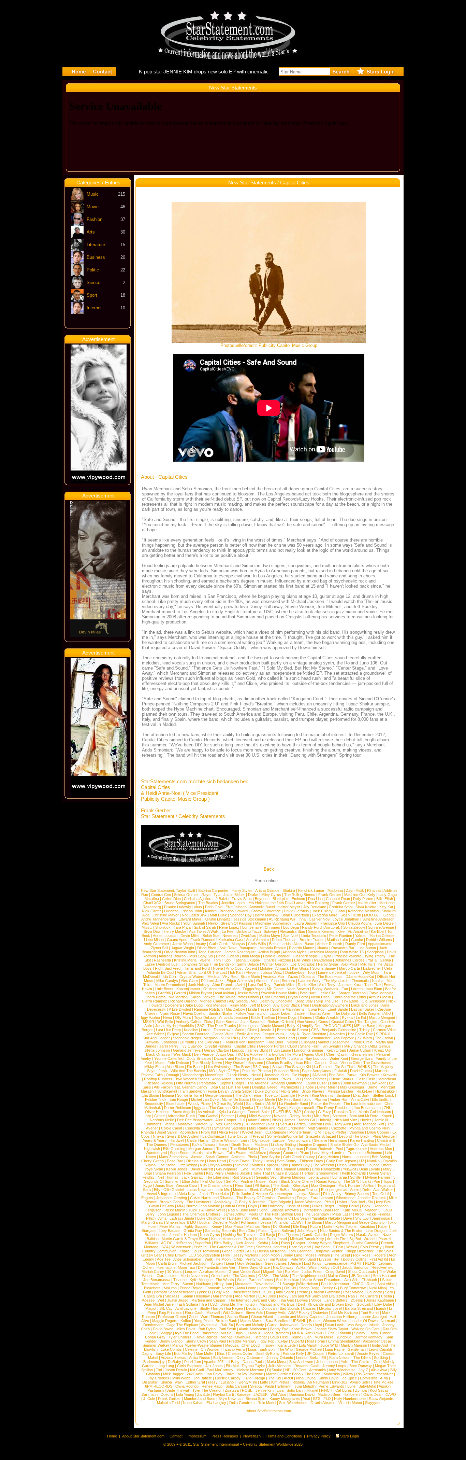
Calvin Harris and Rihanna (211, 1198)
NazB (272, 1124)
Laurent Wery (309, 981)
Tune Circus (237, 1136)
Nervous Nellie (162, 1120)
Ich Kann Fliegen (244, 972)
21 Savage (286, 1284)
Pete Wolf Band (303, 1259)
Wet (161, 1300)
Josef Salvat (167, 1132)
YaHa (372, 960)
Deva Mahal (264, 1284)
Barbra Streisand (359, 1308)
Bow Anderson (301, 1362)
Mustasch (243, 1284)
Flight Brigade (279, 1202)
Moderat (240, 1190)
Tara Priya (182, 927)
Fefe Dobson (178, 1063)
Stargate (149, 1231)
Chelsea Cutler (240, 1353)
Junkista (296, 1058)
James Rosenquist (240, 952)
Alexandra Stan (292, 931)
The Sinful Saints (244, 1149)
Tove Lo (271, 1095)
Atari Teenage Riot (369, 1124)
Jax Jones (214, 1366)
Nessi (256, 1075)
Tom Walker (278, 1259)
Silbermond (345, 1198)
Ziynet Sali (159, 948)
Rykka (347, 1017)
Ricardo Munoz (301, 948)
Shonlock (163, 927)
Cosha (386, 1296)
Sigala (267, 1218)
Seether (227, 1116)
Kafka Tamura (203, 1144)
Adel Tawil (313, 1333)
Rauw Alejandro (381, 1398)
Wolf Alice (278, 1394)
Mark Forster (349, 1185)
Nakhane (203, 1284)
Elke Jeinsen (236, 907)
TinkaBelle (350, 1001)
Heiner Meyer (289, 907)
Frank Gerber (329, 895)
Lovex (354, 972)
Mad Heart (286, 1038)
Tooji (311, 972)
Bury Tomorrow (353, 1288)
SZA (164, 1247)
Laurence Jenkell (332, 972)
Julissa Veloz (271, 972)
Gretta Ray (193, 1231)
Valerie (205, 960)
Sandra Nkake (220, 1013)
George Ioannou (218, 1095)
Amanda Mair (274, 976)
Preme (302, 1292)
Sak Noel (290, 935)
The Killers (362, 1358)
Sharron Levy (320, 1124)
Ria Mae (291, 1271)
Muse (159, 1063)
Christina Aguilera (198, 899)
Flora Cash (194, 1312)
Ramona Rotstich (208, 1009)
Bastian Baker (362, 1009)
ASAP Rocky (299, 1312)
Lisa (280, 1390)
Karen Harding (362, 1140)
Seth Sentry (286, 1161)
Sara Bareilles (276, 1321)
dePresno (184, 1243)
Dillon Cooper (378, 1132)
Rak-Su (226, 1325)
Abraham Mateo (212, 1271)
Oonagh (172, 1075)
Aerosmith (317, 1370)
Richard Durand (183, 1001)
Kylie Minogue (201, 1280)
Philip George (384, 1136)
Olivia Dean (372, 1394)
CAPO (390, 1394)
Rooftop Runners (158, 1079)
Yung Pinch (203, 1321)
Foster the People (325, 1103)
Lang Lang (165, 1366)
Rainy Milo (238, 1005)
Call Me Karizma (344, 1312)
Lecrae (190, 1271)
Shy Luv (362, 1218)
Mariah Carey (153, 1271)
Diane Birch (206, 948)
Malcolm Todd (168, 1403)
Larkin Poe (371, 1181)
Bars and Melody (250, 1325)
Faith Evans (236, 1153)
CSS (315, 1030)
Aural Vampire (257, 940)
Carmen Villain (384, 1030)
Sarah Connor (217, 1157)
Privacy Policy (319, 1436)
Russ (285, 1243)
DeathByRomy (268, 1353)
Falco (262, 1231)
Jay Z (363, 1370)
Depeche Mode (225, 1222)
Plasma (321, 1099)
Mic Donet (275, 989)
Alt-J (387, 1013)
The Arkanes (257, 1083)
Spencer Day (241, 915)
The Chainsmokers (216, 1185)
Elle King (300, 1226)
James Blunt (257, 1050)
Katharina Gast (230, 940)
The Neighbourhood (308, 1276)
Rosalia (298, 1382)
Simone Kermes (321, 931)
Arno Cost (234, 968)
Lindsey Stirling (283, 1144)
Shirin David (328, 1378)
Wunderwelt (181, 1247)
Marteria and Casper (208, 1300)
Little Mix (223, 1190)
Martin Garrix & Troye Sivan (185, 1239)
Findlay (149, 1177)
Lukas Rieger (323, 1206)
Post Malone (353, 1292)
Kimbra (211, 911)
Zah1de (203, 1394)
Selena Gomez (186, 895)
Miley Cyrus (271, 895)
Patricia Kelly (293, 1353)
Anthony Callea (188, 1022)
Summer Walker (156, 1345)
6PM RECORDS (158, 1386)
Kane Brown (301, 1329)
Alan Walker (383, 1190)
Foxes (303, 1095)
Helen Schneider (350, 1165)
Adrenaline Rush (181, 1116)
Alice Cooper (225, 1120)
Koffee (185, 1321)
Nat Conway (283, 1267)
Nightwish (152, 1149)
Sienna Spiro (256, 1398)
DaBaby (174, 1362)
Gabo (340, 911)
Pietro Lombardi (341, 1353)
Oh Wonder (210, 1349)
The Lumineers (199, 1202)
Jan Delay (214, 1374)
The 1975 (351, 1181)
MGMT (356, 1263)
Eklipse (173, 1034)
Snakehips (386, 1284)
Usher (342, 1202)
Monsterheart (300, 1132)
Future (315, 1226)
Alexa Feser (229, 1132)
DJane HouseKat (360, 976)
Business (96, 257)
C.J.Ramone (275, 1132)
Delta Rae (175, 1161)
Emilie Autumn (248, 1034)
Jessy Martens (245, 1255)
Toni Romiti (370, 1312)
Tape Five (372, 985)
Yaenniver (385, 1374)
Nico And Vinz (345, 1120)
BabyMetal (367, 1386)
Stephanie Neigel (187, 1038)
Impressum (197, 1436)
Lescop (238, 1050)
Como (323, 1022)
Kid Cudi (197, 1370)
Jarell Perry (168, 1046)
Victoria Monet (350, 1403)
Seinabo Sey (266, 1177)
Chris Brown (175, 1255)
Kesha (263, 1243)
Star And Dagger (156, 1038)
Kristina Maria (185, 960)
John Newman (355, 1083)
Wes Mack (182, 1054)
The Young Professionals (238, 997)
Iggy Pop (267, 1341)
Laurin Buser (316, 1083)
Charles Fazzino (277, 960)
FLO (327, 1398)
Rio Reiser (365, 1374)
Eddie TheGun (263, 1017)
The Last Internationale (362, 1103)
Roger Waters (341, 1235)
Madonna (335, 890)
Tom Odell (380, 1194)
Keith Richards (354, 1173)
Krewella (152, 1042)
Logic (151, 1333)
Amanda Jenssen (233, 1017)
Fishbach (369, 1280)
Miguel (268, 1271)
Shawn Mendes (292, 1177)
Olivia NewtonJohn (179, 952)
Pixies (286, 1079)
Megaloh (211, 1038)
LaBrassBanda (182, 1218)
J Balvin (222, 899)
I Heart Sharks (341, 1079)
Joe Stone (167, 1165)
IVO (297, 1079)
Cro (377, 1362)
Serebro (288, 981)
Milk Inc (366, 964)
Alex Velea (150, 923)
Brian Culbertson (295, 915)
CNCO (358, 1284)
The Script (341, 1255)
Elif (323, 1358)
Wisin (312, 1267)
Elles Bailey (223, 1243)
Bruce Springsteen (179, 903)
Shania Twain (172, 1382)
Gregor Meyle (263, 1099)
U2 (361, 1161)
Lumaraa (339, 1177)
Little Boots (164, 989)
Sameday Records (220, 1231)
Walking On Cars (365, 1329)
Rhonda (147, 1132)
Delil (301, 1304)
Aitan (297, 944)
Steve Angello (184, 1112)
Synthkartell (167, 1091)
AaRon (368, 1185)
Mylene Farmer (377, 1177)
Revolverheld (382, 1267)
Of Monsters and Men (221, 989)
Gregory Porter (271, 1046)
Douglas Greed (264, 1087)
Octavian (320, 1312)
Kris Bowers (370, 1075)
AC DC (167, 1243)
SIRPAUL (383, 1034)
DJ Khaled (281, 1226)
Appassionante (380, 944)
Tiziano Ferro (234, 1349)
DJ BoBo (281, 1190)
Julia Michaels (279, 1366)
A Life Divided (180, 1009)
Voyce (316, 1300)
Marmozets (289, 1087)
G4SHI (264, 1276)
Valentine (356, 1132)
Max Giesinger (352, 1087)
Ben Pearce (204, 1054)
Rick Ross (361, 1255)
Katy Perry (215, 1173)
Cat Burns (343, 1390)
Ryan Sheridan (314, 1034)
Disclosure (195, 1161)
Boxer (223, 1144)
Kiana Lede (286, 1345)
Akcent (251, 968)
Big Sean (301, 1218)
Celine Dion (171, 899)
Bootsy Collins (354, 1259)
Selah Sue (211, 935)
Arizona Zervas (173, 1358)
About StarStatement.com (143, 1436)
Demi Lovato (369, 1169)
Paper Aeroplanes (316, 1071)
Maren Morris (251, 1321)
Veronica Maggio (323, 952)
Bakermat (210, 1333)
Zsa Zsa (232, 1390)
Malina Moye (269, 935)
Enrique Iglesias (334, 1190)
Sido (284, 1165)
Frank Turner (379, 1333)
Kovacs (280, 1116)
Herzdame (243, 1079)
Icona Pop (316, 1009)
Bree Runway (360, 1366)
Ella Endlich (381, 1099)
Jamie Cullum (360, 1050)
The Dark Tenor (248, 1095)
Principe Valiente (347, 956)
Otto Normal (186, 1083)
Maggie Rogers (164, 1321)
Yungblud (343, 1337)
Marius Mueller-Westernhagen (197, 1345)
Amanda (281, 1222)
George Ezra (362, 1058)
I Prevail (257, 1136)
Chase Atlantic (263, 1317)
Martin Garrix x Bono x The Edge (293, 1374)
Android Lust (168, 964)
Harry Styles (242, 890)
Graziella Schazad (321, 1136)
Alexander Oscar (377, 1341)
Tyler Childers (180, 1337)
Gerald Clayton (216, 1050)
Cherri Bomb (155, 997)
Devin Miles (190, 935)
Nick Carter (151, 911)
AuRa (300, 1267)
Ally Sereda (238, 1001)
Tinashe (180, 1280)
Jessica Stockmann (249, 919)
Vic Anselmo (358, 931)
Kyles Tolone (345, 1226)
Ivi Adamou (323, 960)
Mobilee (266, 968)
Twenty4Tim (247, 1382)
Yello (344, 1362)
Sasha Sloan (237, 1317)
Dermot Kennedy (368, 1337)
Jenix (163, 1071)
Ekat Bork (361, 1095)
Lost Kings (312, 1263)
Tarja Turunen (209, 952)
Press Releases (225, 1436)
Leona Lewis (318, 1177)
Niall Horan (316, 1341)
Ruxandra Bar (342, 948)
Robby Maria (300, 1116)
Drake (253, 895)
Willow (348, 1374)
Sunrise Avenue (381, 927)
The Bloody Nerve (207, 1063)
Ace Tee (164, 1259)
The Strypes (251, 1038)
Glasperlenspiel (305, 956)
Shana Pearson (168, 1173)
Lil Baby (233, 1362)
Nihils (276, 1120)
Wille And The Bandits (188, 1071)
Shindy (359, 1333)
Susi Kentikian (287, 1280)
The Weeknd (323, 1165)
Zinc (307, 1099)
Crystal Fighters (218, 1046)
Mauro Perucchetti (170, 985)
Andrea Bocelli (238, 1173)
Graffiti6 (164, 993)
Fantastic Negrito (219, 1288)
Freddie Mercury (243, 1341)
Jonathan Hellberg (341, 1317)
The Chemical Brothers (201, 1214)
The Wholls (225, 1280)
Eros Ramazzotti (326, 1169)
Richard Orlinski (280, 1022)
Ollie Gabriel (173, 1190)
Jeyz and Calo (264, 1300)
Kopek (386, 1116)
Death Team (241, 1144)
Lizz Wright (187, 1165)
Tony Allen (342, 1124)
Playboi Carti (223, 1394)
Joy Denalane (314, 907)
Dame (372, 1087)
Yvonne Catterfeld (169, 1058)
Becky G (329, 1288)
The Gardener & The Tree (231, 1247)
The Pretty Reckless (334, 1108)
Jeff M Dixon (260, 1005)
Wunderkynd (156, 1153)
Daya (252, 1206)
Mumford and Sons (199, 1398)
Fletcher (260, 1337)
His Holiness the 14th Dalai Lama (276, 903)
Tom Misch (150, 1284)
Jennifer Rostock (372, 1198)
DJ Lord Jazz (212, 981)
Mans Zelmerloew (173, 1157)
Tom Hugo (222, 960)
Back (269, 869)
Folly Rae (222, 1292)
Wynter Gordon (275, 964)
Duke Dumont (266, 1091)
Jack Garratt (192, 1177)
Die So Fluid (344, 1067)
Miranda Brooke (273, 948)
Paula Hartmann (278, 1386)
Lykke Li (204, 1292)
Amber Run (339, 1099)
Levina (265, 1222)
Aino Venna (306, 1022)
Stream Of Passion (236, 923)
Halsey (268, 1345)
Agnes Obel (313, 1054)
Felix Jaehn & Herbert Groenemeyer (262, 1194)
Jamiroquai (381, 1218)
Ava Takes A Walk (204, 931)
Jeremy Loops (334, 1366)
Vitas (198, 907)
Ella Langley (216, 1403)
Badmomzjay (154, 1362)
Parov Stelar (328, 964)
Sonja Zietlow (354, 927)
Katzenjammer (188, 989)
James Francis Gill (299, 1120)
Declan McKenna (271, 1251)
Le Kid (361, 1017)
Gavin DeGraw (161, 1206)
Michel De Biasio (235, 1099)
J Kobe (308, 1087)
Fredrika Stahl (340, 907)
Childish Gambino (325, 1292)
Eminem (298, 899)
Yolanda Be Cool (160, 972)
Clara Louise (167, 1276)
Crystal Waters (191, 976)
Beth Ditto (247, 1231)
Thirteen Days (311, 1161)
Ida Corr (169, 976)
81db (357, 915)
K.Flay (282, 1341)
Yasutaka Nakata (326, 1218)
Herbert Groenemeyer (320, 1173)
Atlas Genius (380, 1046)
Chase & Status (286, 1173)
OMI (318, 1132)
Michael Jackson (193, 1263)
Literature (96, 244)
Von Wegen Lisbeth (363, 1325)
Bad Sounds (290, 1308)
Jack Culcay (322, 911)
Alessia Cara (186, 1185)
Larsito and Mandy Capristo (300, 1317)
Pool (339, 1149)
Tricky (364, 1030)
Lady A (293, 1034)
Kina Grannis (322, 1095)
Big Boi (355, 1239)
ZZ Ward (364, 1038)
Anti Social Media (375, 1144)
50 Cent (299, 1370)
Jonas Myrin (165, 1026)
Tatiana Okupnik (247, 960)
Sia (370, 1202)
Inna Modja (251, 956)
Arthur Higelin (380, 997)
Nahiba (377, 981)
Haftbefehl (352, 1394)
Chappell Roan (338, 899)
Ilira (204, 1304)
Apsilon (385, 1386)
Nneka (158, 1136)
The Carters (368, 1296)
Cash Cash (365, 1079)
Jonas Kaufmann (380, 1300)
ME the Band (364, 1026)
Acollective (189, 1132)
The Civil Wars (209, 1042)
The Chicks (360, 1362)
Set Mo (231, 1181)
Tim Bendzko (223, 964)
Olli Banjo (267, 1235)
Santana (343, 1095)
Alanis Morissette (253, 1329)
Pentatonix (208, 1083)
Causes (309, 1308)
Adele (354, 1190)
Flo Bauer (195, 1067)
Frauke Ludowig (177, 907)
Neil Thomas (168, 1177)
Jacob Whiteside (307, 1202)
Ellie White (302, 960)
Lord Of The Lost (213, 972)
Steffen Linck (383, 1095)
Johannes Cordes (350, 960)
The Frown (384, 1038)
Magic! (150, 1308)
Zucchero (286, 1198)
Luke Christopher (211, 1218)
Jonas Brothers (276, 1333)
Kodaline (191, 1030)
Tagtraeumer (356, 1149)
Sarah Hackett (203, 997)
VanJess (172, 1296)
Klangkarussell (301, 1108)
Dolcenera (173, 1005)
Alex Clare (189, 981)
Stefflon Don (291, 1214)
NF (287, 1370)
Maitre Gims (338, 1276)
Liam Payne (335, 1349)
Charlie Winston (224, 1140)
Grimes (306, 1017)
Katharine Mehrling (363, 911)
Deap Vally (304, 1001)
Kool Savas (379, 1390)
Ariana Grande (267, 890)
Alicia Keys (187, 1194)
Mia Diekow (235, 1009)
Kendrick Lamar (311, 890)
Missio (226, 1333)
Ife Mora (294, 1054)
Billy (157, 1190)
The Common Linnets (291, 1169)
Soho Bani (295, 1390)
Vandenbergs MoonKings (202, 1075)
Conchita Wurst (198, 1128)
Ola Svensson (373, 1001)
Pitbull (329, 1202)
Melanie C (283, 1218)
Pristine (247, 1181)
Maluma (170, 1288)
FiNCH (326, 1390)
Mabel (153, 1358)
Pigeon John (191, 911)
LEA (261, 1296)
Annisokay (223, 1202)
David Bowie (163, 1329)
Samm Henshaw (196, 1296)
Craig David (335, 1271)
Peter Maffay (169, 1226)
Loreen (357, 989)
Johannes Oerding (171, 1198)
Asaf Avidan (224, 993)
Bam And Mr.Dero (363, 1116)
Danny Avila (276, 1312)
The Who (285, 1349)
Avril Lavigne (185, 1308)
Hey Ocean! (235, 1063)
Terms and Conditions (284, 1436)
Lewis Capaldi (380, 1349)
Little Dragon (376, 1231)
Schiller (356, 1177)
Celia (388, 968)
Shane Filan (309, 1046)
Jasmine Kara (349, 985)
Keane (296, 1337)
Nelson (292, 1042)
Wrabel (369, 1239)
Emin (245, 1140)
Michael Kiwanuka (235, 1337)
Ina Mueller (367, 903)
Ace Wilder (155, 1034)
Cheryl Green (152, 1161)
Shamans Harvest (271, 1247)
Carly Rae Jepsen (341, 1161)
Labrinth (344, 1333)
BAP (297, 1112)
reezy (213, 1382)
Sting (263, 1210)
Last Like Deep (168, 1030)
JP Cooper (316, 1353)
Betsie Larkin (280, 944)
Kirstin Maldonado (226, 1239)
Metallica (152, 899)
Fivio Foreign (254, 1378)
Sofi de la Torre (189, 1095)
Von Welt (251, 1218)
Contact (176, 1436)
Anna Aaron (221, 1079)
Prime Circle (362, 1042)
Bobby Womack (325, 989)
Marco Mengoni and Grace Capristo (354, 1222)
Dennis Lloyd (311, 1325)
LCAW (296, 1222)
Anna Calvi (360, 1099)
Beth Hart (308, 993)
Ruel (370, 1284)
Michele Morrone (250, 1370)
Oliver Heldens (157, 1112)
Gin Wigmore (226, 1169)
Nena (167, 1017)
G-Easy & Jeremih (250, 1202)
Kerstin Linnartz (217, 919)
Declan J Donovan (261, 1308)
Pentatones (179, 1144)
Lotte (328, 1226)
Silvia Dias (152, 931)
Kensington (248, 1026)
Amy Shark (285, 1292)
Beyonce (262, 899)
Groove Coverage (266, 911)
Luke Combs (171, 1349)
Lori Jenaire (252, 927)
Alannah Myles (294, 952)
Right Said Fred (167, 968)
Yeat (306, 1398)
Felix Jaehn (193, 1173)
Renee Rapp (212, 1386)
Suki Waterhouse (293, 1403)
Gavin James (276, 1263)
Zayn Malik (355, 890)
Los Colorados (303, 964)
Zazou (293, 976)
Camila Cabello (314, 1235)
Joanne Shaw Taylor (331, 1329)
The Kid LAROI (280, 1378)
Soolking (381, 1358)
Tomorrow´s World (229, 1030)
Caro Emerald (273, 997)
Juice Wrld (329, 1345)
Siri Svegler (331, 1046)
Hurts (346, 1157)
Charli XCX (152, 903)
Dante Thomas (284, 940)
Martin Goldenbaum (375, 1112)
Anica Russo (199, 1358)
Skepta (256, 1386)
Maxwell (213, 1312)
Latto (264, 1382)
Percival (383, 1054)
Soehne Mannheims (288, 1009)
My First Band (289, 1099)
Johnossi (169, 1042)
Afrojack (282, 968)
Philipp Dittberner (360, 1251)
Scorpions (375, 952)
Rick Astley (332, 1194)
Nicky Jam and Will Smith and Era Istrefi (312, 1296)
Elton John (190, 1181)
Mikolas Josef (330, 1308)
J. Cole (149, 1398)
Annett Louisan (165, 935)
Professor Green (172, 1317)
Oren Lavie (220, 1276)
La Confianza (213, 1136)
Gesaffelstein (362, 1054)
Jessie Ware (247, 993)
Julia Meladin (305, 1386)
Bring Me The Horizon (238, 1304)
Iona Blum (374, 989)
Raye (206, 895)
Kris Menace (216, 1005)
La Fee (227, 931)
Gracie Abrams (322, 1403)
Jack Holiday (198, 985)
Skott (241, 1280)
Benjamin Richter (329, 1251)
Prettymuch (255, 1259)
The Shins (385, 1251)
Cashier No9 (319, 919)
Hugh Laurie (281, 1050)
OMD (238, 1259)
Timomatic (360, 981)
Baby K (293, 1026)
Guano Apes (177, 940)
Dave (347, 1218)
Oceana (308, 976)
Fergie (302, 1198)
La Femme (323, 1067)
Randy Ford (312, 927)
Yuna (275, 981)
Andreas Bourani (172, 956)
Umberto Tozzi (248, 931)
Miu (254, 1001)
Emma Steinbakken (344, 1341)
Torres (221, 1149)
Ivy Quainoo (191, 1046)
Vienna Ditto (350, 1063)
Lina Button (367, 948)
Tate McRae (383, 1382)
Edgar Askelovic (240, 981)
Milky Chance (355, 1046)
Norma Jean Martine (203, 1206)
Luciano (227, 1382)
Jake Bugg (194, 1005)
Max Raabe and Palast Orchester (277, 1128)
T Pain (338, 1247)
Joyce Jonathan (346, 919)
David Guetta (361, 1071)
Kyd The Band (187, 1333)
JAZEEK (260, 1394)
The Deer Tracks (221, 1026)
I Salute (386, 1280)
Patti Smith (227, 1329)
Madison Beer (329, 1394)
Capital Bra (153, 1296)
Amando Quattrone (287, 1083)
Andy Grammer (156, 944)
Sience (93, 282)
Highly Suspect (196, 1226)
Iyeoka (247, 1108)
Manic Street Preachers (321, 1280)
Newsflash (252, 1436)
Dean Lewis (335, 1325)
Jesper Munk (274, 1034)
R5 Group (261, 1067)
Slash (345, 915)
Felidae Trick (155, 1099)
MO (212, 1071)
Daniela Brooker (276, 956)
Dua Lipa (315, 899)
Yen (306, 1005)
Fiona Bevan (218, 1091)
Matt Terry (170, 1284)
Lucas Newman (200, 1190)
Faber (383, 1226)
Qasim (342, 1054)
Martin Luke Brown (207, 1153)
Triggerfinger (253, 989)
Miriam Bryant (200, 993)
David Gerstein (296, 911)
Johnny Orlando (279, 1358)
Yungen (216, 1263)
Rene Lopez (229, 927)
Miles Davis (185, 1329)
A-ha (384, 1378)
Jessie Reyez (368, 1353)
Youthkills (186, 1026)
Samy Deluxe (248, 964)
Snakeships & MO (181, 1222)
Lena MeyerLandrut (328, 1153)
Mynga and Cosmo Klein (369, 1128)
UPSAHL (298, 1321)
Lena (230, 1263)
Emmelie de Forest (292, 1030)
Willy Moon (371, 972)
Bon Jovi (357, 1202)
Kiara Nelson (339, 1358)
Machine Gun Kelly (359, 895)
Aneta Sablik (241, 1091)
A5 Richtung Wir (282, 919)
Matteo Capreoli (265, 1165)
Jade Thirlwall (178, 1390)
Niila (203, 1165)
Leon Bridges (270, 1288)
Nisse (260, 1181)
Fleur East (243, 1185)
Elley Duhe (383, 1304)
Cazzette (338, 1128)
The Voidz (281, 1276)
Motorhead (387, 1079)
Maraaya (185, 1124)
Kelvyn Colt (329, 1267)
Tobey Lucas (263, 1161)
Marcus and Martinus (277, 1304)
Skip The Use (327, 1001)
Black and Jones (365, 1005)
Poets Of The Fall (263, 1214)
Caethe (357, 940)
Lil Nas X (253, 1333)
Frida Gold (213, 907)
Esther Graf (195, 1382)
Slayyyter (373, 1403)
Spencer (339, 1116)
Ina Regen (234, 1308)
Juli (242, 1120)
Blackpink (281, 899)
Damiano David (302, 1394)
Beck (366, 1206)
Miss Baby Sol (201, 956)
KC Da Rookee (250, 1054)
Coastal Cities (342, 1022)
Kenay (217, 1226)
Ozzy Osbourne (249, 1358)
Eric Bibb (336, 1075)
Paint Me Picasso (256, 1071)
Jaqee (299, 1013)
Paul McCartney (220, 1370)
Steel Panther (315, 1079)
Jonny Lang (292, 1255)
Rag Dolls (275, 1042)
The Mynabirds (336, 981)
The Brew (242, 1067)
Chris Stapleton (189, 1366)
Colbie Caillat (171, 1128)
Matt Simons (318, 1128)
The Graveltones (377, 1063)
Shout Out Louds (362, 1271)
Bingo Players (313, 1091)
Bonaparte (248, 948)
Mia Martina (178, 997)
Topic (387, 1181)
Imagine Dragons (313, 1144)
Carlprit (320, 1063)
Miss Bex (321, 1116)
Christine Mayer (165, 915)
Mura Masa (324, 1337)
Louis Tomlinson (205, 1251)
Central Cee (161, 895)
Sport (92, 295)
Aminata (238, 1157)
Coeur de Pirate (296, 1153)
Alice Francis (223, 985)
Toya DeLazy (205, 1017)
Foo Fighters (288, 1235)
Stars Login (349, 1436)
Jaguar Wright (182, 948)
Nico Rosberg (317, 903)
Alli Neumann (318, 1382)
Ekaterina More (324, 915)
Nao (351, 1296)
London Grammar (308, 1050)
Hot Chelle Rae (360, 1034)
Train (248, 1239)
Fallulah (340, 1071)
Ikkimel (312, 1390)
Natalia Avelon (367, 1235)
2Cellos (357, 1300)
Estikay (235, 1218)
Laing (241, 1116)
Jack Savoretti (252, 1022)
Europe (279, 1140)
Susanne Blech (286, 1071)
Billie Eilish (384, 899)
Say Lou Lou (316, 1058)
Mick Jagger (173, 1374)
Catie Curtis (219, 944)
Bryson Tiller (329, 1259)
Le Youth (187, 1042)
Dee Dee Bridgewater (195, 1120)
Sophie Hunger (232, 1083)
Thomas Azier (319, 1013)
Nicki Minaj (378, 1288)
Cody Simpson (199, 1058)
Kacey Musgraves (285, 1398)
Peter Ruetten (340, 935)
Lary (147, 1116)
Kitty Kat (386, 907)
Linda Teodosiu (313, 935)
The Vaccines (244, 1276)
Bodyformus (223, 1358)
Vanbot (323, 1042)
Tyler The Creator (207, 1390)
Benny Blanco (171, 1341)
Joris (272, 1296)
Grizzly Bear (151, 1255)
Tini (159, 1370)
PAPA (281, 1058)
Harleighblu (275, 1054)
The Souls (281, 1185)
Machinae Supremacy (273, 923)
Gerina (385, 960)
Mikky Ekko (154, 1067)
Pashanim (155, 1390)
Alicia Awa (379, 1370)
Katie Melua (352, 1210)
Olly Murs (183, 1017)
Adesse (148, 1300)
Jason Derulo (176, 1370)
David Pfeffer (335, 1132)
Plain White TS (352, 952)
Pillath (151, 1218)
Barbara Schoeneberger (174, 1292)
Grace (159, 1116)
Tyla (217, 895)
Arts (91, 232)
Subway (270, 931)
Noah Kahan (193, 1403)
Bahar (270, 1038)
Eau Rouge (179, 1099)
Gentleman (357, 1349)
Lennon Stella (307, 1358)
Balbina (153, 1239)
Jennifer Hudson (183, 1235)
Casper (299, 1243)
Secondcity (154, 1103)
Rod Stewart (242, 1177)
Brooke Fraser (312, 940)
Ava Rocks (171, 923)
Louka (204, 1222)
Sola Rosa (227, 948)
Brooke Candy (172, 1202)
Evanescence (335, 1263)
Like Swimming (218, 1067)
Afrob (359, 1214)
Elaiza (335, 1083)
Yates (273, 1181)
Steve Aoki (254, 1312)
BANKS (364, 1067)
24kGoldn (195, 1374)
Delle (366, 1190)
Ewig (244, 1169)
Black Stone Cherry (297, 1181)
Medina (213, 976)
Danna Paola (253, 1362)
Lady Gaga (387, 895)
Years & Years (154, 1140)
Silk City (166, 1308)
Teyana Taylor (253, 1366)
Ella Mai (232, 1366)
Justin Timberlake (214, 1194)
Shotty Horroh (211, 1308)
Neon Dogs (287, 1017)
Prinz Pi (200, 1247)
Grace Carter (233, 1251)
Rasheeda (162, 960)
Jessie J (267, 1030)
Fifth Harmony (271, 1206)
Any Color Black (286, 1005)
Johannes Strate (195, 964)
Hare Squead (300, 1247)
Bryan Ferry (298, 997)
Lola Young (185, 1394)
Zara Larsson (321, 1198)
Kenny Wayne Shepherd (328, 1243)
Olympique (261, 1140)
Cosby (309, 1112)
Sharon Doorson (352, 993)
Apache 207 (213, 1362)
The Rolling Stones (299, 895)
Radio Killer (307, 985)
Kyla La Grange (232, 1112)
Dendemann (153, 1325)
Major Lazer (342, 1214)
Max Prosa (234, 1226)
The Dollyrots (345, 1013)
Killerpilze (300, 1185)
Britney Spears (357, 1194)
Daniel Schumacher (314, 1038)
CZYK (330, 1333)
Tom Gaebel (208, 1116)
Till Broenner (254, 1124)
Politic (93, 269)
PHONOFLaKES (337, 1026)
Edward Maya (189, 919)
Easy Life (163, 1353)
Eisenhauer (175, 1103)
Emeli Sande (337, 1009)
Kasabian (367, 1226)
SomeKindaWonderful (285, 1136)
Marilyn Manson (354, 1345)
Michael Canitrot (213, 1001)
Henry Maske (175, 931)
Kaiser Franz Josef (271, 1239)
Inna (302, 919)
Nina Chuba (306, 1378)
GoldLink (363, 1304)
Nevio (213, 923)
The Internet (239, 1300)
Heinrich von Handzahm (244, 1042)
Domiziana (368, 1378)
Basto (309, 944)
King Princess (170, 1312)
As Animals (207, 1112)
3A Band (319, 1075)
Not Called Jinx (194, 915)
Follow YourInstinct (250, 1013)
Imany (201, 944)
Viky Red (229, 976)
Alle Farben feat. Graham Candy (180, 1087)
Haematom (166, 1267)
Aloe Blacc (175, 1067)
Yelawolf (349, 1169)
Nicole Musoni (272, 1026)
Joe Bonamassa (367, 1108)
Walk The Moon (218, 1259)
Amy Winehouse (342, 1370)
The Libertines (217, 1177)
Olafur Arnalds (327, 1017)
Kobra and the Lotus (349, 997)
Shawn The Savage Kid (291, 1067)
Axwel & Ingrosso (161, 1194)
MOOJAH (372, 915)
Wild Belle (165, 1022)
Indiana (168, 1095)
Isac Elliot (303, 1063)
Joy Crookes (158, 1378)
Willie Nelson (307, 1284)
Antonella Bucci (262, 907)
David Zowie (239, 1161)
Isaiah (381, 1308)
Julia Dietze (384, 923)
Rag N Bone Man (242, 1210)
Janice (295, 1263)
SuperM (297, 1341)
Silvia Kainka (365, 907)
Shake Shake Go (344, 1144)
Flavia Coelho (194, 1013)
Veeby (146, 1058)
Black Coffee (260, 1190)
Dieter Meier (327, 1087)
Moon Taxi (186, 1267)
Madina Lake (337, 940)
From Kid (208, 1132)
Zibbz (208, 1022)
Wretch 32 (204, 1124)
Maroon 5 (372, 1210)
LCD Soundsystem (204, 1255)
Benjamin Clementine (339, 1030)
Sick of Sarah (205, 927)
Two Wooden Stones (192, 1079)
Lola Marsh (308, 1345)
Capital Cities (245, 1046)
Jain (274, 1243)
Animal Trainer (266, 1079)
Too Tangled (367, 1022)
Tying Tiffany (374, 956)
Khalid (184, 1251)
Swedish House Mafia (279, 993)
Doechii (167, 1394)
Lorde (205, 1030)
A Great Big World (228, 1103)
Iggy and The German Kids (216, 1108)
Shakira (288, 890)
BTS (316, 1398)
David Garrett (201, 1169)
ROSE (247, 1390)
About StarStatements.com (269, 1411)
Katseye (243, 1394)
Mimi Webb (181, 1378)
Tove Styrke (270, 1157)
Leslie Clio (327, 993)
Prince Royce (191, 1288)
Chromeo (272, 927)
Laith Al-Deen (234, 1206)
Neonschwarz (299, 1140)
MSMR (148, 1022)
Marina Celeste (381, 935)
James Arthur (234, 1214)
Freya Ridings (206, 1337)
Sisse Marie (250, 976)
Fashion (94, 219)
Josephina (340, 1042)
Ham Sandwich (192, 1091)
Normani (388, 1321)
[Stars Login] (337, 1436)
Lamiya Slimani (307, 1194)
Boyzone (255, 1063)
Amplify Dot (311, 1026)
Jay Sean (322, 1247)
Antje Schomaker (187, 1259)
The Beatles (208, 903)
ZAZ (200, 1026)
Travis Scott (242, 899)
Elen (307, 1337)
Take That (261, 1173)
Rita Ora (390, 1329)
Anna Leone (246, 1288)
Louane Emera (379, 1165)
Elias (221, 1353)
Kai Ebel (377, 931)
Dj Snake (274, 1370)
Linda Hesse (258, 1009)
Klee (341, 931)
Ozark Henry (237, 1075)
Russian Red (344, 1112)
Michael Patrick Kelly (307, 1239)
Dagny (147, 1353)
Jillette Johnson (157, 1050)
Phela (252, 1157)
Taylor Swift (185, 890)
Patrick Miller (284, 985)
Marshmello (222, 1296)
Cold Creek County (299, 1157)
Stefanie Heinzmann (330, 1140)
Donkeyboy (294, 972)
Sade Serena (226, 1022)
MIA (180, 1206)
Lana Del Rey (259, 985)
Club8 (292, 1046)
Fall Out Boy (212, 1181)
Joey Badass (169, 1231)
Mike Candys (167, 981)
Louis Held (279, 1337)
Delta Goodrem (241, 1403)
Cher (330, 1054)
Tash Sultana (187, 1304)
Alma (162, 1218)
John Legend (168, 1214)
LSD (213, 1304)
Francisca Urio (332, 923)
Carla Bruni (167, 1263)
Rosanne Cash (306, 1366)
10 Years (174, 1271)
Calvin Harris (197, 1140)
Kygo (147, 1185)
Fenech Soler (259, 1112)
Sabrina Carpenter (213, 890)
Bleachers (152, 1288)
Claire (252, 1030)
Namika (373, 1161)
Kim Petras (280, 1382)
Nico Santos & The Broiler (341, 1231)
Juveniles (337, 1034)
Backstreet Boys (247, 1292)
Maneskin (332, 1374)
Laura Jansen (305, 923)
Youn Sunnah (194, 923)
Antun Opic (225, 1054)
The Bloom (313, 1222)
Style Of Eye (228, 1071)
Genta (388, 915)
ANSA (271, 1103)
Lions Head (216, 1161)
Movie (93, 206)
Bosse (314, 1321)
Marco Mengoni (382, 1017)
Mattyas (238, 944)
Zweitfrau (248, 935)
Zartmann (150, 1394)
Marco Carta (349, 968)
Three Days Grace (254, 1267)
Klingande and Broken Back (330, 1304)
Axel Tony (327, 985)
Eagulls (147, 1198)
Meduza (231, 1345)
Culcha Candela (365, 1243)
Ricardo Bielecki (159, 1083)
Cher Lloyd (251, 1345)
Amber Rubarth (329, 944)
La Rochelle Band (293, 1103)
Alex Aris (351, 1280)
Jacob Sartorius (355, 1267)
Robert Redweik (319, 1149)
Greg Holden (328, 1157)
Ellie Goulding (174, 1149)
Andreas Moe (381, 1149)
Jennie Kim (265, 1390)
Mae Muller (205, 1353)
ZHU (388, 1108)
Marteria (382, 1071)
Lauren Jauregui (373, 1317)
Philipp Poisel (348, 1206)
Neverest (230, 935)
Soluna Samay (324, 968)
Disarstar (150, 1382)
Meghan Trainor (305, 1190)
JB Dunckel (360, 1276)
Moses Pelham (317, 1255)
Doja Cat (217, 1087)
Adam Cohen (258, 1120)
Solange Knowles (285, 1210)
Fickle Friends (378, 1214)
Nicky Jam (223, 1284)
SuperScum (179, 1153)
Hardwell (177, 1140)
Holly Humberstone (350, 1398)
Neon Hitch (320, 997)
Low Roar (378, 1083)
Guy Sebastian (249, 1263)
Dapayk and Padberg (231, 1058)
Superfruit (203, 1243)
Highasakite (385, 1091)
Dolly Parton (363, 899)
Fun (344, 989)
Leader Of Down (364, 1321)
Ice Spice (349, 1378)
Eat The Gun (238, 1087)
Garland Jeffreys (187, 1050)
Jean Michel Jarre (159, 1304)
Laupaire (361, 1157)
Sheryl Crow (196, 1341)
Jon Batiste (202, 1378)
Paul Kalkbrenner (335, 1284)
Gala (333, 1063)
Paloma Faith (152, 1075)
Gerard (180, 993)
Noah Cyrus (210, 1235)
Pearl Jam (192, 1362)
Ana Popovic (343, 1038)
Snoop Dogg (309, 1288)
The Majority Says (271, 1108)
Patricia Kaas (263, 1058)
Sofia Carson (236, 1386)
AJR (250, 1251)
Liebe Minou (154, 940)
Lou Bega (291, 927)
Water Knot (339, 1058)
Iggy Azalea (150, 1017)
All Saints (262, 1185)
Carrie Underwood (282, 1325)
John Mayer (307, 1231)
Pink (226, 1255)
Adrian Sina (186, 972)
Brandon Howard (234, 911)
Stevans (242, 1165)
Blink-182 (339, 1382)
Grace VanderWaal (244, 1271)
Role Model (267, 1403)
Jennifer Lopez (233, 903)
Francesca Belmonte (365, 1153)
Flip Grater (289, 1091)
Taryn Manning (381, 993)
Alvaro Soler (360, 1382)
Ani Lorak (332, 927)
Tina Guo (286, 1300)
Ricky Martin (174, 1210)
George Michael (309, 1349)
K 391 (268, 1292)
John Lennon (327, 1362)
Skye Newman (230, 1398)
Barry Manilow (266, 915)
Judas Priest (312, 1271)
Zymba (361, 1390)
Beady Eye (279, 1329)
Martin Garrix (152, 1222)
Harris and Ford (197, 968)
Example (288, 1095)
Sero (389, 1292)
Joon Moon (270, 1255)
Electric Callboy (228, 1378)
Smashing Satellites (230, 1128)
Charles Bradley (279, 1063)
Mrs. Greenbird (228, 1124)
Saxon (188, 1284)
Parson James (261, 1280)
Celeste (191, 1349)
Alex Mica (349, 964)
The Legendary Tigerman (282, 1149)
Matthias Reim (258, 1226)
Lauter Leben (280, 1013)
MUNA (297, 1333)
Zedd (193, 1317)
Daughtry (374, 1292)
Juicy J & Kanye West (206, 1210)
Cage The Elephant (182, 1325)
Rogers (380, 1255)
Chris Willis (257, 944)
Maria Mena (276, 1362)
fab (279, 1271)
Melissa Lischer (340, 1091)
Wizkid (351, 1247)
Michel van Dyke (205, 1099)
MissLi (147, 927)
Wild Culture (233, 1312)
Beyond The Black (354, 1136)
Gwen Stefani (380, 1173)
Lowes (302, 1300)
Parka (351, 1075)
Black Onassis (158, 1054)
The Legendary (316, 1214)
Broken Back (226, 1321)
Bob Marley (183, 1353)
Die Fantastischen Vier (216, 1267)
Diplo (238, 1333)
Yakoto (360, 935)
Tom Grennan (300, 1251)
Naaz (386, 1235)
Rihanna (374, 890)
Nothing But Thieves (240, 1235)
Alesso (274, 1153)
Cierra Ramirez (154, 1001)
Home (112, 1436)
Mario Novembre (194, 1276)
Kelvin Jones (176, 1169)
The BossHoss (330, 976)
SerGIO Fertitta (293, 1124)
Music (93, 194)
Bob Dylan (207, 1329)
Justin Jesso (177, 1300)
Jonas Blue (164, 1185)
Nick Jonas (245, 1243)
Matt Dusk (218, 915)
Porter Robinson (177, 1108)
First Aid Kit (378, 1259)
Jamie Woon (182, 944)
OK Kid (290, 1288)
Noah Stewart (298, 989)
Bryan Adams (221, 1165)
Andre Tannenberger (158, 919)
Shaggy (165, 1333)
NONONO (229, 1038)
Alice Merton (245, 1296)
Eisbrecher (372, 968)
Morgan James (200, 1149)
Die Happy (300, 1075)
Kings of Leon (298, 1206)
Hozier (365, 1120)
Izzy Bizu (383, 1202)
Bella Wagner (370, 1013)
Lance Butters (336, 1300)
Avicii (240, 985)
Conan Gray (155, 1337)
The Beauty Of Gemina (255, 1198)
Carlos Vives (223, 1034)
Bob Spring (381, 1157)
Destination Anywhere (330, 1005)
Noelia (218, 968)
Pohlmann (249, 1222)
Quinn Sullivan (282, 1231)
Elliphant (308, 1042)
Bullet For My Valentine (244, 1374)
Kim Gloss (300, 968)
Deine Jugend (227, 956)
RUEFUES (282, 1112)
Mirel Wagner (260, 1116)
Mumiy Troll (261, 1169)
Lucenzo (171, 911)
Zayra (326, 956)
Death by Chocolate (276, 1001)
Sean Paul (217, 1341)
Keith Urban (336, 1050)
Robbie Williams (379, 940)
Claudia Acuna (360, 923)
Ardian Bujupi (269, 952)
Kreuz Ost (382, 1050)
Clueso (388, 1353)
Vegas (169, 1124)
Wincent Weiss (335, 1321)
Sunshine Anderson (378, 919)
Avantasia (209, 1325)
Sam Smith (255, 1103)
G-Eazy (324, 1112)
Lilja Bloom (150, 1095)
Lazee (150, 964)
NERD (370, 1263)
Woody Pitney (199, 1103)
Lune (351, 1386)
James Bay (300, 1165)
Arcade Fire (336, 1239)
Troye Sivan (153, 1169)
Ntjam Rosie (170, 1013)
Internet (94, 307)
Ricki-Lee (364, 1091)
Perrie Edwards (331, 1386)
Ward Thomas (212, 1317)
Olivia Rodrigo (187, 1386)
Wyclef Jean (252, 1132)
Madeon (261, 1144)
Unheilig (324, 1120)
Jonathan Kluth (276, 1075)
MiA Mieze (257, 1153)
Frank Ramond (202, 940)
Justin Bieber (234, 895)
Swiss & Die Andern (183, 1136)
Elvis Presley (371, 1247)
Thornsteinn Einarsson (320, 1210)
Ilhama (322, 948)
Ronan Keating (328, 1181)
